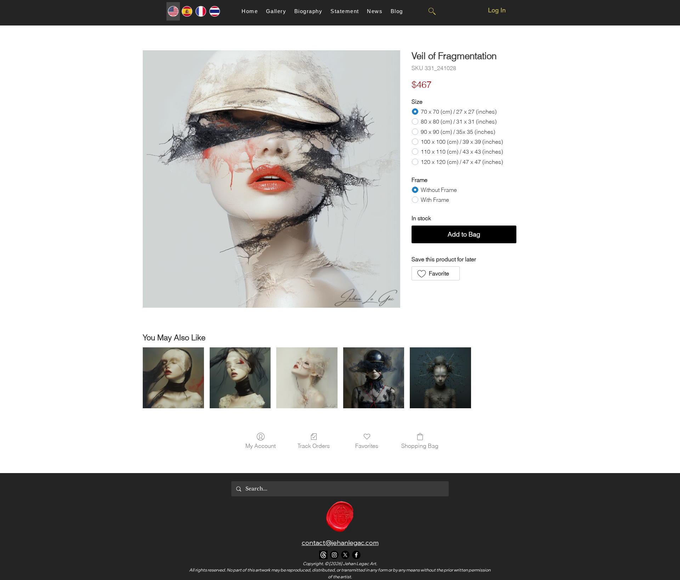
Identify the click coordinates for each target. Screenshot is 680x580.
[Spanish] (187, 11)
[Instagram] (334, 555)
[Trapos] (323, 555)
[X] (345, 555)
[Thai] (214, 11)
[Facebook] (356, 555)
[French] (201, 11)
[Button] (432, 11)
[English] (173, 11)
